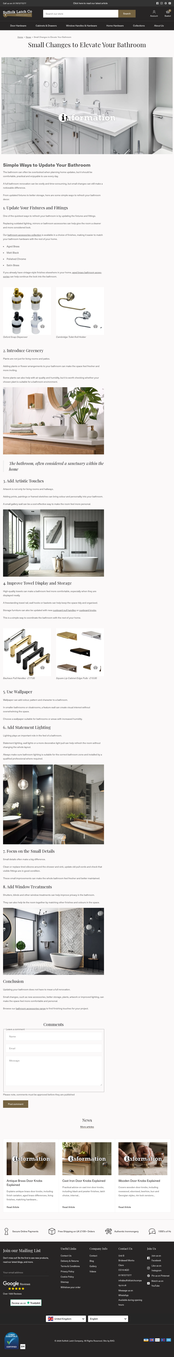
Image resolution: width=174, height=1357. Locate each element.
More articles (87, 1126)
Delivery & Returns (70, 1260)
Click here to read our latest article (90, 3)
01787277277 (19, 3)
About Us (159, 25)
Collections (139, 25)
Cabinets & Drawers (46, 25)
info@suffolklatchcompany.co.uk (130, 1283)
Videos (93, 1271)
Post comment (15, 1104)
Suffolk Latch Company (72, 1340)
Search (127, 13)
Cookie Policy (67, 1276)
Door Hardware (18, 25)
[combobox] (66, 1318)
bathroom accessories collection (24, 234)
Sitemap (65, 1281)
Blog (92, 1260)
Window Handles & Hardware (81, 25)
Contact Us (66, 1255)
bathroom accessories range (31, 1008)
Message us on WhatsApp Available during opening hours (130, 1297)
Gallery (93, 1266)
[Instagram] (161, 3)
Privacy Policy (67, 1271)
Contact (93, 1255)
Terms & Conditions (70, 1266)
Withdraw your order (71, 1287)
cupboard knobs (87, 610)
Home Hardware (115, 25)
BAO (112, 1340)
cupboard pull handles (64, 610)
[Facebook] (157, 3)
